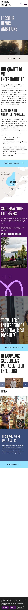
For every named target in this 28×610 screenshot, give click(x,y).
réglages (3, 604)
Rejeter (13, 607)
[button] (9, 277)
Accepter (5, 607)
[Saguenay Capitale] (6, 3)
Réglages (20, 607)
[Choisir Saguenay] (14, 252)
